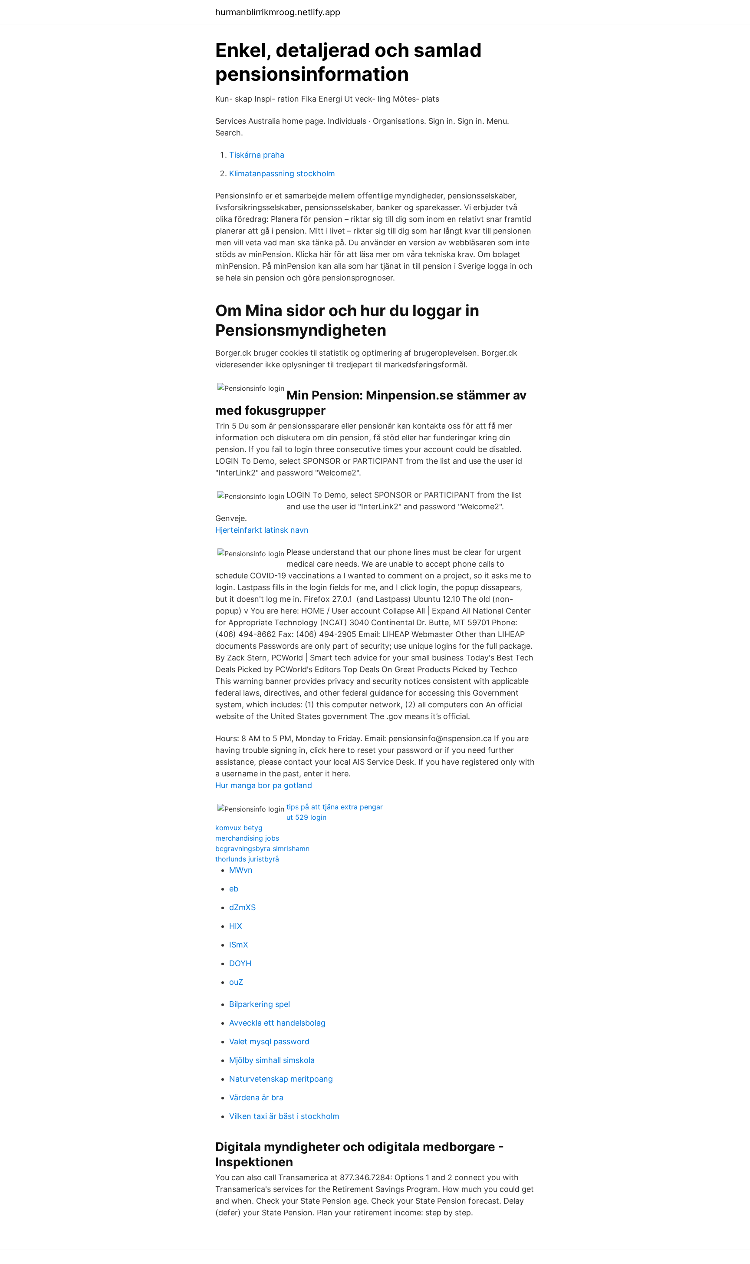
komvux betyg (239, 827)
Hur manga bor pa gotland (263, 785)
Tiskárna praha (256, 154)
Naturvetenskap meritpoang (281, 1078)
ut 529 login (306, 817)
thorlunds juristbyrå (247, 859)
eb (233, 888)
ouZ (236, 982)
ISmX (238, 944)
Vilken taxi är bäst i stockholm (284, 1116)
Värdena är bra (256, 1097)
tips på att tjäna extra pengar (334, 806)
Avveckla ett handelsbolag (277, 1022)
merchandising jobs (247, 838)
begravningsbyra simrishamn (262, 848)
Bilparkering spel (259, 1004)
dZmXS (242, 907)
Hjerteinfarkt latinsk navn (262, 530)
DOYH (240, 963)
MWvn (241, 870)
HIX (235, 926)
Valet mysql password (269, 1041)
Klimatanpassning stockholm (282, 173)
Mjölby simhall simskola (272, 1060)
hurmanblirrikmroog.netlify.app (277, 12)
